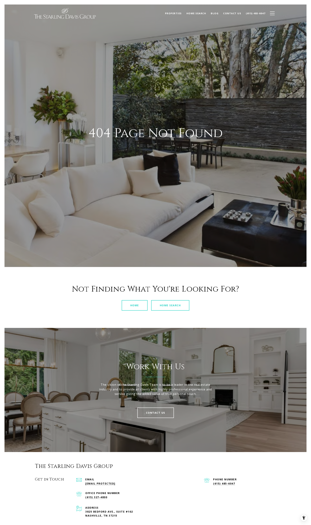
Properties (173, 13)
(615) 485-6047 (224, 483)
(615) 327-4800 (96, 497)
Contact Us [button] (155, 412)
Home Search (170, 305)
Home (134, 305)
